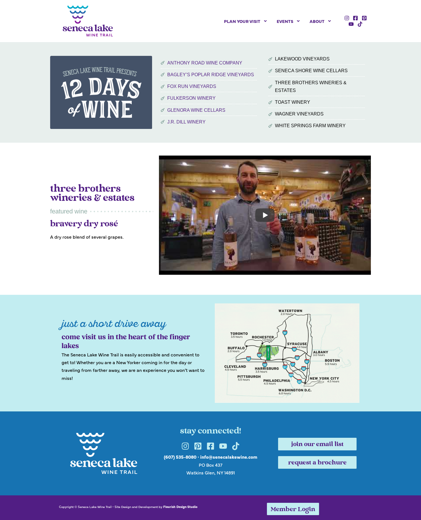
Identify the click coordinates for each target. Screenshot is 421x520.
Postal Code (142, 272)
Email (135, 216)
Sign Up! (210, 331)
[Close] (292, 169)
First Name (140, 244)
